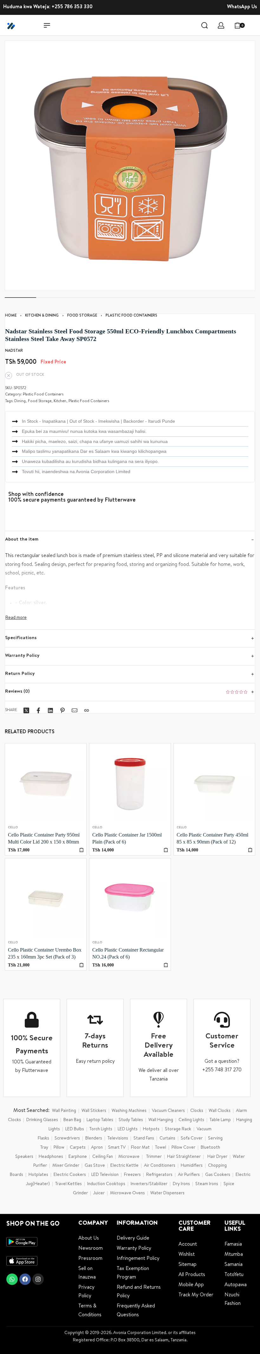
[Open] (253, 25)
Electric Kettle (124, 1166)
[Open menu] (46, 25)
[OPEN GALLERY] (130, 166)
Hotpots (151, 1129)
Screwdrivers (67, 1138)
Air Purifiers (189, 1175)
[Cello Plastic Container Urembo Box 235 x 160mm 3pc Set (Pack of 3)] (45, 899)
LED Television (105, 1175)
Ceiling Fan (102, 1157)
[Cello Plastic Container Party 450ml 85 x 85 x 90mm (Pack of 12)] (214, 784)
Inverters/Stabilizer (149, 1184)
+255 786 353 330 (72, 7)
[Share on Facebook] (38, 710)
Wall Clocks (220, 1111)
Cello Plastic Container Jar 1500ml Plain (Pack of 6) (127, 838)
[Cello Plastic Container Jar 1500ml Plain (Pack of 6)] (130, 784)
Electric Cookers (70, 1175)
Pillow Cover (183, 1147)
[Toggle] (16, 617)
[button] (81, 850)
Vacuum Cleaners (168, 1111)
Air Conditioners (159, 1166)
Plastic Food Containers (131, 316)
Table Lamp (220, 1120)
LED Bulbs (74, 1129)
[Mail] (74, 710)
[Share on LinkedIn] (50, 710)
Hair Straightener (184, 1157)
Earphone (77, 1157)
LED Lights (128, 1129)
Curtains (167, 1138)
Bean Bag (72, 1120)
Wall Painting (64, 1111)
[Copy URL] (86, 710)
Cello (13, 827)
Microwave (129, 1157)
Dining (20, 401)
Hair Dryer (217, 1157)
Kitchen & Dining (42, 316)
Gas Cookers (217, 1175)
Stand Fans (143, 1138)
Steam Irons (206, 1184)
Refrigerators (159, 1175)
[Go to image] (20, 297)
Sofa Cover (192, 1138)
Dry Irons (181, 1184)
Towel (160, 1147)
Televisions (117, 1138)
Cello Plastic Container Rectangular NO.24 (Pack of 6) (128, 953)
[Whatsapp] (12, 1279)
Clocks (196, 1111)
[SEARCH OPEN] (204, 25)
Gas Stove (95, 1166)
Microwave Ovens (127, 1193)
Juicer (99, 1193)
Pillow (59, 1147)
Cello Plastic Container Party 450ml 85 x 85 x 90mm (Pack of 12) (212, 838)
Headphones (51, 1157)
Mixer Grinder (65, 1166)
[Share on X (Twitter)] (26, 710)
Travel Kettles (68, 1184)
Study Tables (131, 1120)
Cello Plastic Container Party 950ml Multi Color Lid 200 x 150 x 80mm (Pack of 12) (44, 839)
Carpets (78, 1147)
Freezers (132, 1175)
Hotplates (38, 1175)
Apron (97, 1147)
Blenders (93, 1138)
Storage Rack (178, 1129)
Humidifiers (192, 1166)
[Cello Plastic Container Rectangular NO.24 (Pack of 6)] (130, 899)
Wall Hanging (160, 1120)
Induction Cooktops (106, 1184)
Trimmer (154, 1157)
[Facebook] (25, 1279)
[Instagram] (38, 1279)
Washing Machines (129, 1111)
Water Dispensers (167, 1193)
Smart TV (117, 1147)
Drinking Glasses (42, 1120)
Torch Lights (100, 1129)
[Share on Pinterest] (62, 710)
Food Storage (82, 316)
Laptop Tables (100, 1120)
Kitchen (60, 401)
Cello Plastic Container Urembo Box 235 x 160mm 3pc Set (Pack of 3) (44, 953)
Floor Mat (140, 1147)
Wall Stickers (93, 1111)
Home (10, 316)
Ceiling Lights (191, 1120)
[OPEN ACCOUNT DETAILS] (221, 25)
